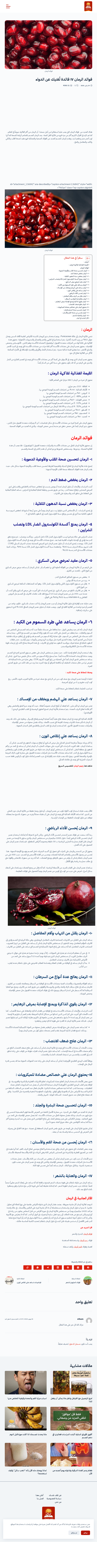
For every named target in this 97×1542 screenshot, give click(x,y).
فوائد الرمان (84, 267)
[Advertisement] (48, 109)
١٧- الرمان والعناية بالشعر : (80, 315)
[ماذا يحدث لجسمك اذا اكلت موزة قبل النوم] (26, 1418)
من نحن (58, 1502)
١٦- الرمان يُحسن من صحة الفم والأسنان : (75, 312)
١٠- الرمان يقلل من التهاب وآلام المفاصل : (76, 296)
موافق (85, 1533)
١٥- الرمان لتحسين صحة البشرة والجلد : (76, 310)
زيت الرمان (84, 1240)
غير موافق (74, 1533)
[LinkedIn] (58, 1267)
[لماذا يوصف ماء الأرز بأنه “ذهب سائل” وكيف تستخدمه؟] (26, 1454)
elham (80, 1319)
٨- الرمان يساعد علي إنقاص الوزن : (78, 290)
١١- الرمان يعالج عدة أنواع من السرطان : (76, 299)
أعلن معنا (40, 1495)
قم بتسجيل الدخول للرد (11, 1319)
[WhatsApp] (37, 1267)
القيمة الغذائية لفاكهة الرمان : (79, 265)
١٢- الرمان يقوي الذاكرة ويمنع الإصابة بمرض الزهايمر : (72, 301)
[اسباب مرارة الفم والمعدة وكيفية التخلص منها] (26, 1383)
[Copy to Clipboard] (27, 1267)
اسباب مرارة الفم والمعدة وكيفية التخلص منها (27, 1398)
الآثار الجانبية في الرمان (82, 318)
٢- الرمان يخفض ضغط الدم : (79, 273)
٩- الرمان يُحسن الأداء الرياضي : (78, 293)
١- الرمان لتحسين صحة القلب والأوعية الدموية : (73, 270)
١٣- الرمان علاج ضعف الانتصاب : (78, 304)
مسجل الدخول (74, 1344)
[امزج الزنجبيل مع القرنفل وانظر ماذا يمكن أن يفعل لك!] (71, 1383)
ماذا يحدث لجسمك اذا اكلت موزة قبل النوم (28, 1434)
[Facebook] (88, 1267)
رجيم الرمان (78, 765)
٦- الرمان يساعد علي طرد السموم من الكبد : (73, 284)
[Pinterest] (68, 1267)
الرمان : (86, 262)
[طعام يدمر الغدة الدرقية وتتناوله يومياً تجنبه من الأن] (71, 1454)
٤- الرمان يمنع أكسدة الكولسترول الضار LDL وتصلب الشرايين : (68, 279)
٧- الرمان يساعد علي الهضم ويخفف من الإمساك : (72, 287)
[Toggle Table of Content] (87, 258)
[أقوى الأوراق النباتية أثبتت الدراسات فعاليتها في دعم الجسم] (71, 1418)
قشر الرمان (78, 1246)
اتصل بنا (40, 1498)
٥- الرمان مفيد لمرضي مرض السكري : (77, 282)
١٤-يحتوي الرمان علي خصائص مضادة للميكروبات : (73, 307)
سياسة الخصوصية (54, 1498)
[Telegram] (48, 1267)
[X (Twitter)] (78, 1267)
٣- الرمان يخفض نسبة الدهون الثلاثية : (76, 276)
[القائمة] (8, 6)
